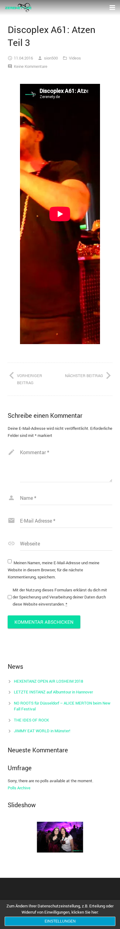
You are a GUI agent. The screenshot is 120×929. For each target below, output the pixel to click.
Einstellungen (60, 921)
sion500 (51, 58)
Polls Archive (19, 788)
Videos (75, 58)
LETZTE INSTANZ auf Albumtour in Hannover (53, 692)
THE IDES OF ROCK (31, 720)
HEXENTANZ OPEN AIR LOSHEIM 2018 (48, 681)
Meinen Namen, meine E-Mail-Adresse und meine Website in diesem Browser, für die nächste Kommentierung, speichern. (53, 570)
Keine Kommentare (30, 66)
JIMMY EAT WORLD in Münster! (42, 731)
